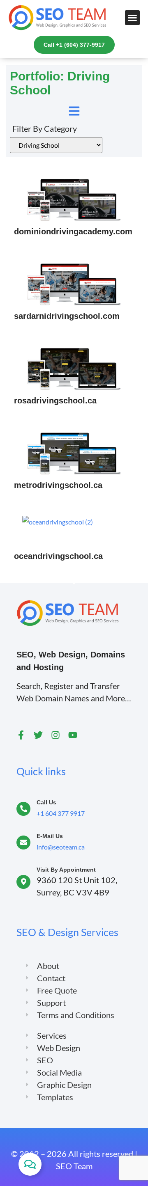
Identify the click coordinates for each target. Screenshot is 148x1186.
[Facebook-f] (20, 735)
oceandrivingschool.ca (58, 556)
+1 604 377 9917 (61, 813)
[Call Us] (23, 809)
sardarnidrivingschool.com (67, 316)
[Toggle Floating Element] (30, 1164)
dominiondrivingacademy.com (73, 231)
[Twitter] (38, 735)
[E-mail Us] (23, 842)
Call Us (46, 802)
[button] (132, 17)
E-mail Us (50, 836)
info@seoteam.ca (61, 847)
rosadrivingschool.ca (55, 400)
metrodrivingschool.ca (58, 485)
